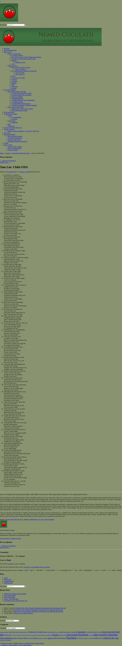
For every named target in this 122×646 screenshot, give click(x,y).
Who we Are (8, 52)
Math (13, 84)
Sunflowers (11, 126)
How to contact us (20, 69)
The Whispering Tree (10, 50)
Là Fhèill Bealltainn (17, 98)
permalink (51, 519)
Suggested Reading (9, 134)
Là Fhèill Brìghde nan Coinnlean (21, 95)
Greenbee (14, 81)
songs (46, 519)
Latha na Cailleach (17, 97)
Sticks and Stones (9, 112)
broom (57, 632)
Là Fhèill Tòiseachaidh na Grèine (21, 93)
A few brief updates (10, 595)
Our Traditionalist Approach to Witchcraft (24, 71)
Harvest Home (34, 635)
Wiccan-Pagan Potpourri (15, 136)
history (50, 635)
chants (61, 632)
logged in (11, 564)
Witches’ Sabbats (9, 129)
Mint (9, 124)
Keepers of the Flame (14, 140)
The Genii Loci (19, 74)
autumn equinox (24, 632)
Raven (13, 76)
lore (42, 519)
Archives (2, 620)
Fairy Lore (7, 133)
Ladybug (14, 79)
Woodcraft (8, 640)
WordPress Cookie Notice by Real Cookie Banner (16, 645)
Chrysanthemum (16, 117)
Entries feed (7, 579)
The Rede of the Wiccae (15, 138)
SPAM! (6, 143)
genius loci (8, 635)
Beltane (45, 632)
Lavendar (14, 119)
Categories (3, 628)
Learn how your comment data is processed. (37, 567)
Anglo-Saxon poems (13, 632)
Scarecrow (14, 86)
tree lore (91, 638)
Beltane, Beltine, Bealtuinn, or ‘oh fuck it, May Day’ (23, 131)
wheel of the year (111, 638)
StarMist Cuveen (20, 62)
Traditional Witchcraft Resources (17, 141)
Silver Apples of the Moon (16, 107)
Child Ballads (33, 519)
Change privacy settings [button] (15, 146)
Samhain (35, 638)
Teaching (8, 153)
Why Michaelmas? (9, 597)
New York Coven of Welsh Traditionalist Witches (26, 57)
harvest (29, 635)
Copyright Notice (29, 643)
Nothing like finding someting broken (15, 594)
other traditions (6, 638)
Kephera (14, 88)
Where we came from (14, 54)
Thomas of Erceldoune (8, 161)
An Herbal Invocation (10, 114)
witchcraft (2, 640)
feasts (100, 632)
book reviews (52, 632)
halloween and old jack (22, 635)
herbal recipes (44, 635)
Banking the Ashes (35, 632)
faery (39, 519)
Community (81, 632)
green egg (14, 635)
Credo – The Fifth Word (11, 599)
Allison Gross (5, 162)
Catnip (10, 115)
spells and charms (59, 638)
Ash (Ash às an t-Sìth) (18, 78)
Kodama (14, 83)
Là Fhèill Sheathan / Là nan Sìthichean (23, 100)
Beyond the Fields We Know (21, 153)
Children (73, 632)
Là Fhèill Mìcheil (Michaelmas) (20, 103)
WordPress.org (8, 583)
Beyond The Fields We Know (13, 127)
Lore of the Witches (10, 90)
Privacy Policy (8, 145)
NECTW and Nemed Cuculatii (20, 67)
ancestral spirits (4, 632)
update (95, 638)
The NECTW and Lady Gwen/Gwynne (23, 59)
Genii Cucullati (19, 72)
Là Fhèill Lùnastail (17, 102)
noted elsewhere (79, 634)
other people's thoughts (105, 634)
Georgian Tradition (17, 55)
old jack (91, 635)
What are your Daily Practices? (23, 613)
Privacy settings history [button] (15, 148)
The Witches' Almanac (82, 638)
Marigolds (14, 122)
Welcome (6, 48)
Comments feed (8, 581)
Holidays (56, 635)
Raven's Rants (23, 638)
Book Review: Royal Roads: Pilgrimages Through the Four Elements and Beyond (41, 608)
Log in (6, 578)
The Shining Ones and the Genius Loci (15, 600)
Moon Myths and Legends (19, 110)
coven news (90, 632)
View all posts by (10, 538)
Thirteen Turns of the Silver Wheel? (22, 109)
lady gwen (63, 635)
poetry (15, 638)
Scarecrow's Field (43, 638)
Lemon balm (11, 121)
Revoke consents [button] (13, 150)
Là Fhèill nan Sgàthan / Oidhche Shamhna (24, 105)
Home (2, 153)
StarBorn (14, 60)
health (39, 635)
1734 (12, 64)
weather (101, 638)
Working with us (13, 66)
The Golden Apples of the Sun (17, 91)
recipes (30, 638)
